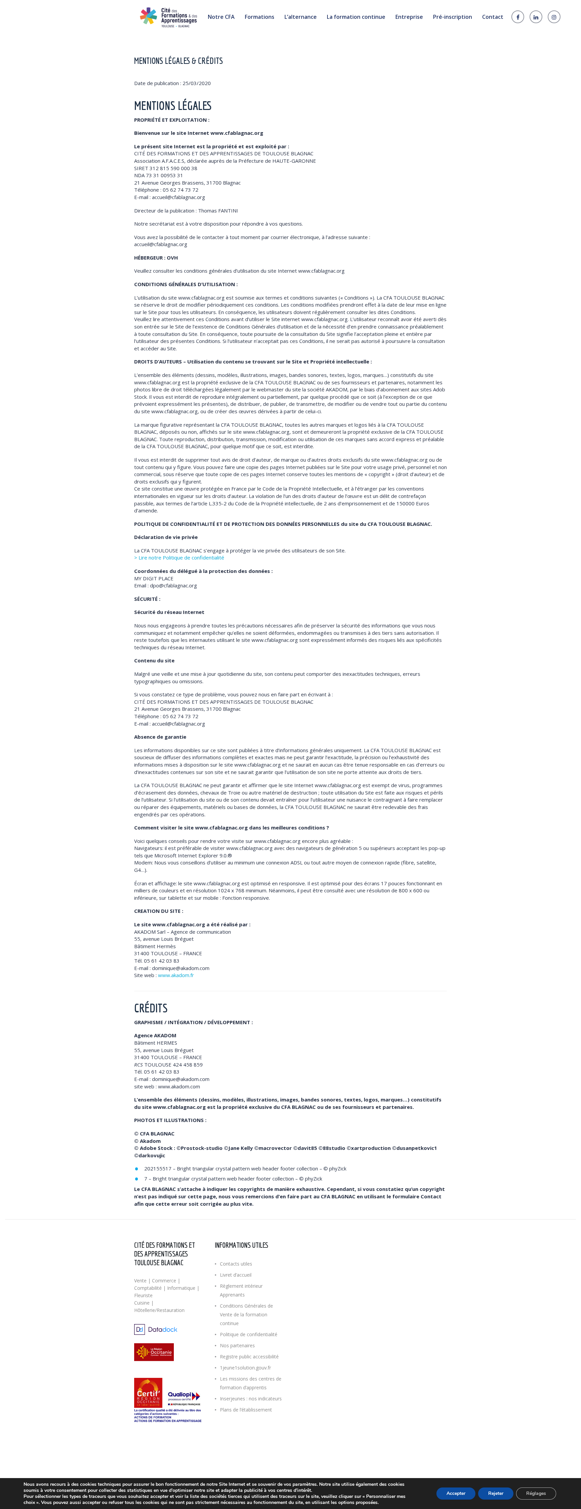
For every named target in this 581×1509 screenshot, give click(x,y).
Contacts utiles (236, 1264)
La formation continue (356, 17)
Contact (492, 17)
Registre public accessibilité (249, 1356)
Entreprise (409, 17)
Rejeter (495, 1493)
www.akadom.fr (176, 975)
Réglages (536, 1493)
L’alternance (300, 17)
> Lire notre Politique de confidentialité (179, 557)
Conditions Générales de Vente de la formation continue (246, 1314)
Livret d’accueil (235, 1275)
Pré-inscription (452, 17)
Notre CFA (221, 17)
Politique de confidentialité (248, 1334)
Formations (259, 17)
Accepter (456, 1493)
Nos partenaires (237, 1345)
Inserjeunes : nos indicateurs (251, 1398)
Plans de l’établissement (246, 1409)
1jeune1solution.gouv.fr (245, 1367)
